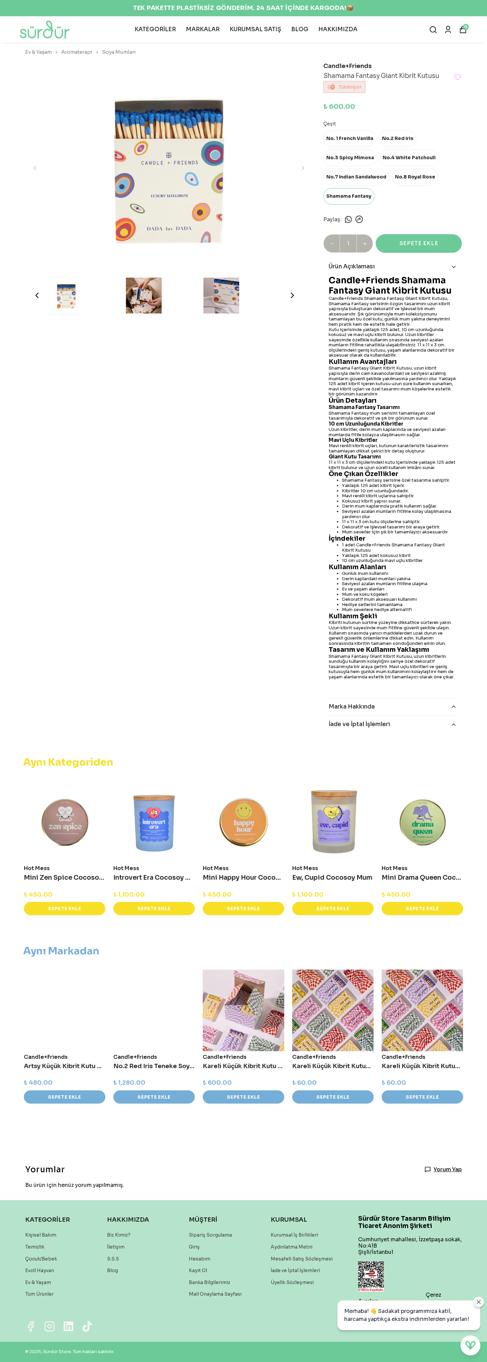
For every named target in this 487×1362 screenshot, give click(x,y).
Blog (112, 1270)
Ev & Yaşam (38, 52)
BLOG (299, 29)
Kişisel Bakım (40, 1235)
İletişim (116, 1247)
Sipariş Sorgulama (210, 1235)
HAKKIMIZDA (337, 29)
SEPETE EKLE (419, 243)
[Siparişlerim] (448, 30)
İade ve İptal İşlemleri (295, 1270)
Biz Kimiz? (119, 1235)
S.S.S (113, 1259)
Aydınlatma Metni (291, 1247)
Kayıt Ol (198, 1270)
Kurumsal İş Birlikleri (294, 1235)
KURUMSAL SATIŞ (255, 29)
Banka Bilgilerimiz (209, 1282)
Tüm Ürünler (39, 1294)
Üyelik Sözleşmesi (292, 1282)
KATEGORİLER (155, 29)
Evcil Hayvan (39, 1270)
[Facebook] (30, 1326)
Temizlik (34, 1247)
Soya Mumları (119, 52)
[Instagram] (49, 1326)
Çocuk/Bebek (41, 1259)
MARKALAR (203, 29)
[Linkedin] (68, 1326)
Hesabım (199, 1259)
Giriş (194, 1247)
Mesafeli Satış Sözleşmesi (302, 1259)
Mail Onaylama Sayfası (215, 1294)
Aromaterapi (76, 52)
